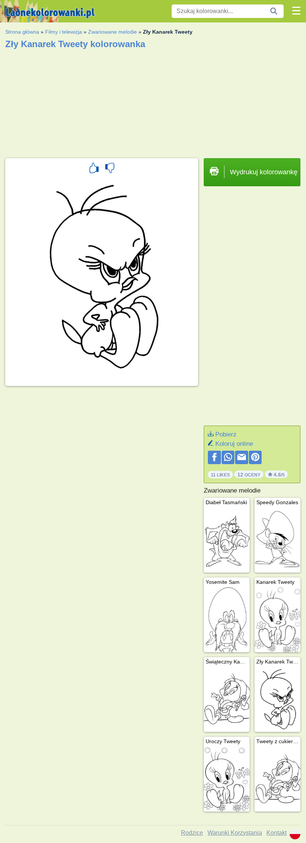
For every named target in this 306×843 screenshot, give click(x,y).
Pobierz (226, 434)
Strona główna (22, 32)
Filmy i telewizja (63, 32)
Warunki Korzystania (234, 833)
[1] (94, 169)
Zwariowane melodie (112, 32)
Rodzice (192, 833)
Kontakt (276, 833)
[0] (110, 169)
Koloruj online (234, 443)
